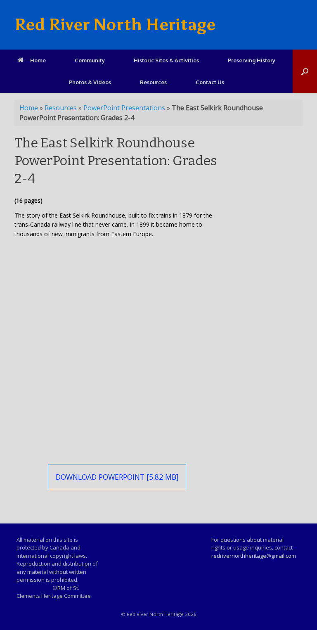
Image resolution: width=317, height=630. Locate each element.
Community (90, 60)
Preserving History (251, 60)
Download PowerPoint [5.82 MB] (117, 477)
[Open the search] (305, 71)
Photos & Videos (90, 82)
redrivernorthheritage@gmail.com (253, 555)
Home (38, 60)
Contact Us (210, 82)
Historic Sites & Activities (166, 60)
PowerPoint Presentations (124, 107)
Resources (153, 82)
